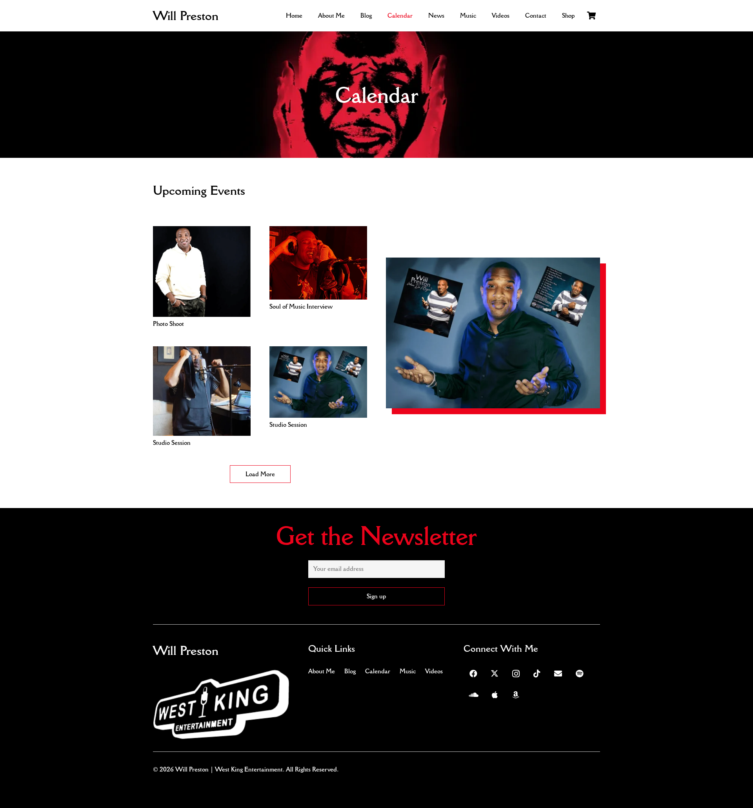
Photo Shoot (168, 323)
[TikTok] (537, 674)
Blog (350, 671)
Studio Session (172, 442)
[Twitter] (494, 674)
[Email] (558, 674)
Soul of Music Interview (301, 306)
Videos (434, 671)
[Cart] (591, 15)
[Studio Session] (202, 351)
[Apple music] (494, 695)
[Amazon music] (516, 695)
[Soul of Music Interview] (318, 231)
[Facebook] (473, 674)
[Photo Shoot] (202, 231)
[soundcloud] (473, 695)
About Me (321, 671)
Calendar (377, 671)
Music (408, 671)
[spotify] (579, 674)
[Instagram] (516, 674)
